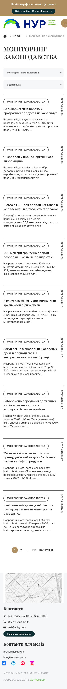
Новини (18, 36)
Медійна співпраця (14, 657)
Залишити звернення (19, 634)
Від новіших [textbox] (14, 84)
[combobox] (33, 72)
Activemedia (37, 679)
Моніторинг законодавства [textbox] (23, 72)
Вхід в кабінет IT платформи (31, 11)
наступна (46, 550)
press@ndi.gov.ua (13, 651)
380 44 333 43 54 (19, 621)
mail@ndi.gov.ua (17, 627)
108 (34, 550)
